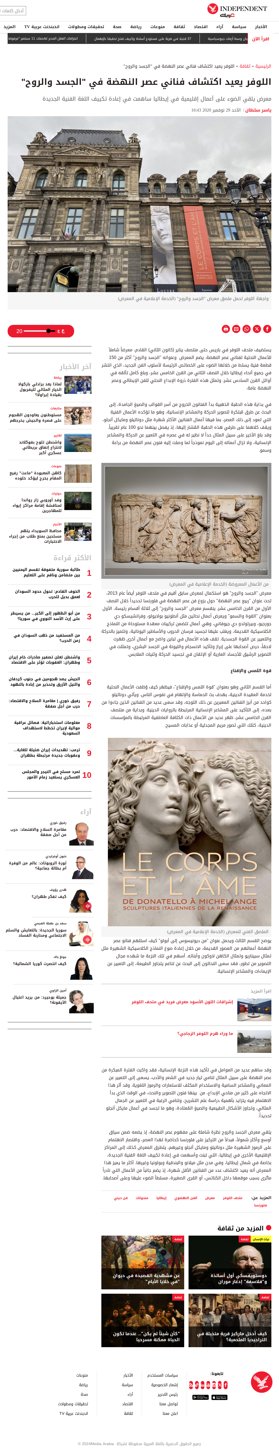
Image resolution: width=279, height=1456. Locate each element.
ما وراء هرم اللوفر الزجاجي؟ (205, 1033)
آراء (219, 27)
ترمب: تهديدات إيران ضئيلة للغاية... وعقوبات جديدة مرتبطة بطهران (47, 752)
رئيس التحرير (168, 1394)
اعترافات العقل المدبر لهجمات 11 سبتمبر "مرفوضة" (74, 38)
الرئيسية (263, 66)
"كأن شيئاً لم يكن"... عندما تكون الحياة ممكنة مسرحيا (146, 1337)
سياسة (239, 27)
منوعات (157, 27)
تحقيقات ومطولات (86, 27)
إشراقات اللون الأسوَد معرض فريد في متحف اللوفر (182, 1002)
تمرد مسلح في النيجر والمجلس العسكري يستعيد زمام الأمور (51, 774)
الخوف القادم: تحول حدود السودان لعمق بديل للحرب (47, 594)
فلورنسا (260, 1205)
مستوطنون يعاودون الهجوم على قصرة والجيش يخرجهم (35, 417)
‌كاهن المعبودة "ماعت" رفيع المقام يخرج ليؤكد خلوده (36, 475)
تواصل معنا (168, 1403)
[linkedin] (202, 1385)
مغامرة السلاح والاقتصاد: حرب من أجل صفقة (38, 832)
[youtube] (208, 1385)
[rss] (191, 1385)
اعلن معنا (170, 1413)
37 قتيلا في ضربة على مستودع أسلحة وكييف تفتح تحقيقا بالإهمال (175, 39)
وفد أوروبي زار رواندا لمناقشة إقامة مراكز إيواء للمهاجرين (37, 505)
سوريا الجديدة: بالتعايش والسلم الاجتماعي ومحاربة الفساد (36, 933)
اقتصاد (201, 27)
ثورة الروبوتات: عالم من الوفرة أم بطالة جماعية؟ (37, 865)
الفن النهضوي (185, 1197)
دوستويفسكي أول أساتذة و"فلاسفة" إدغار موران (239, 1279)
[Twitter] (220, 1385)
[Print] (226, 329)
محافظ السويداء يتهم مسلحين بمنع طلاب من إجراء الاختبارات (35, 536)
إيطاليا (161, 1197)
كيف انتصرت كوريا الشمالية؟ (39, 963)
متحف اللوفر (232, 1197)
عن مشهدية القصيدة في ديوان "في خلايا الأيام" (146, 1279)
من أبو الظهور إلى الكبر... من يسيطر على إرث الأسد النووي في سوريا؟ (45, 616)
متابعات (56, 408)
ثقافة (179, 27)
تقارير (58, 435)
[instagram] (214, 1385)
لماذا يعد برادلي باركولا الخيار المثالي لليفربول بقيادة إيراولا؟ (40, 390)
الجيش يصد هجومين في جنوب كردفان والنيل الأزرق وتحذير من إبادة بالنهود (44, 681)
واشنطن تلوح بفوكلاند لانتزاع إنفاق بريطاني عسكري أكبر (40, 448)
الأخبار (261, 27)
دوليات (56, 493)
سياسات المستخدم (162, 1375)
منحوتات (142, 1197)
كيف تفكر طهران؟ (49, 896)
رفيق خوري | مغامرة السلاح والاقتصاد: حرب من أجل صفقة (44, 703)
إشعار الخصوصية (164, 1384)
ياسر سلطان (258, 110)
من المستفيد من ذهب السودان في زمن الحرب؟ (47, 638)
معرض (210, 1197)
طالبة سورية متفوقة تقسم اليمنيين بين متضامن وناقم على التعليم (46, 572)
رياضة (136, 27)
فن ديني (121, 1197)
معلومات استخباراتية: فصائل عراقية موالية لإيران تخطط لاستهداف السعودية (47, 728)
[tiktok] (197, 1385)
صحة (117, 27)
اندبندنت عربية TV (41, 27)
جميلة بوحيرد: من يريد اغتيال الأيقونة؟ (39, 1000)
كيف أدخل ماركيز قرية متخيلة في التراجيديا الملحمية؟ (232, 1337)
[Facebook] (225, 1385)
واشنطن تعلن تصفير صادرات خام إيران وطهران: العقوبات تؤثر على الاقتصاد (44, 660)
